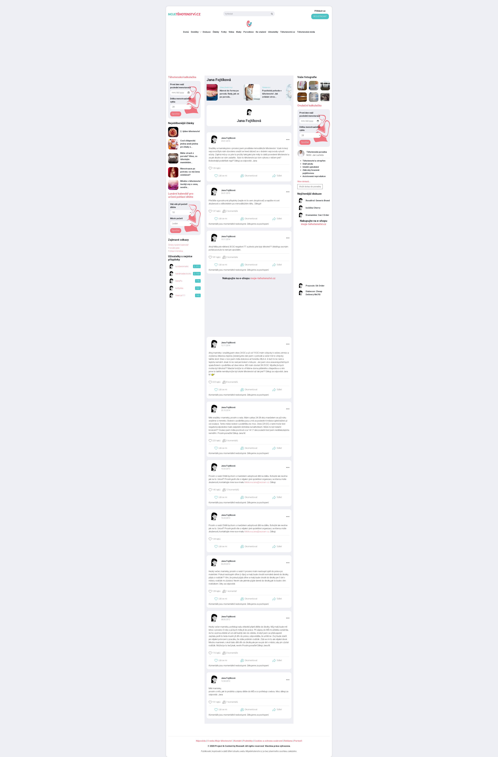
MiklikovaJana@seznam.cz (256, 482)
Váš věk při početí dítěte (178, 206)
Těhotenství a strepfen (314, 161)
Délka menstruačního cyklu (180, 100)
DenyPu (178, 281)
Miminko (271, 87)
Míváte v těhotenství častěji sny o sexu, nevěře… (190, 184)
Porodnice (248, 32)
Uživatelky (273, 32)
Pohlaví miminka (175, 251)
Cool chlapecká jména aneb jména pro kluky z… (189, 143)
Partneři (298, 741)
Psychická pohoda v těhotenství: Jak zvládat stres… (235, 93)
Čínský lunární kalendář (178, 245)
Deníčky (195, 32)
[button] (287, 139)
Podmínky (248, 741)
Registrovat (320, 16)
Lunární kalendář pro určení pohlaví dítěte (180, 195)
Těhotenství (230, 87)
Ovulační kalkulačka (309, 105)
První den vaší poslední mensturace (180, 86)
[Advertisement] (249, 56)
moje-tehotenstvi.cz (262, 278)
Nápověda (201, 741)
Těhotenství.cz (287, 32)
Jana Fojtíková (228, 138)
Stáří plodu (308, 164)
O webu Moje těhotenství (219, 741)
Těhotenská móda (306, 32)
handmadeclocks (183, 273)
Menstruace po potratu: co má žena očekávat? (190, 171)
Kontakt (237, 741)
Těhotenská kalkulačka (182, 77)
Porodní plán (173, 248)
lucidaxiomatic (182, 266)
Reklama (288, 741)
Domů (186, 32)
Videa (231, 32)
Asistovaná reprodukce (314, 176)
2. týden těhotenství (190, 131)
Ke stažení (261, 32)
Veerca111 (180, 295)
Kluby (238, 32)
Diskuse (207, 32)
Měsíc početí (176, 218)
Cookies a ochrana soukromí (268, 741)
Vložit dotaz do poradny (310, 186)
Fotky (224, 32)
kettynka (179, 288)
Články (216, 32)
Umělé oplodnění (311, 167)
